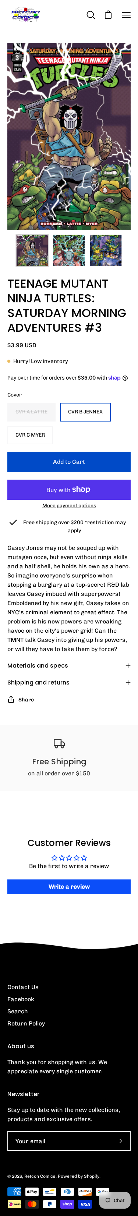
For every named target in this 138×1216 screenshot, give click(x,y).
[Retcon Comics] (25, 15)
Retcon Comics (40, 1176)
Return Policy (26, 1023)
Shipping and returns (38, 682)
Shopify (91, 1176)
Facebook (20, 999)
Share (26, 699)
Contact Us (23, 987)
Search (17, 1011)
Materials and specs (37, 665)
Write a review (69, 886)
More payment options (69, 505)
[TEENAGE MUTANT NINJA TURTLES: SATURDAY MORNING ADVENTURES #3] (32, 250)
